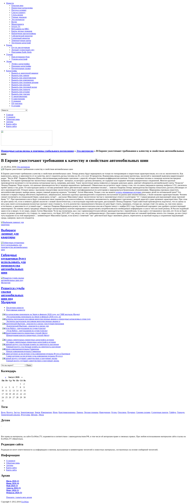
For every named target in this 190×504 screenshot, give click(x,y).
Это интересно (17, 19)
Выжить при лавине (20, 75)
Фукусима (25, 415)
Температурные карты (21, 40)
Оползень (122, 412)
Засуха (17, 412)
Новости (10, 3)
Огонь (114, 412)
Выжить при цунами (20, 92)
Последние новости (15, 308)
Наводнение (104, 412)
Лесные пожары (91, 412)
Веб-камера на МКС (20, 29)
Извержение (46, 412)
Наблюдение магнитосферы (23, 33)
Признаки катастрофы (21, 66)
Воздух (9, 412)
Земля (37, 412)
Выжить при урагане (20, 94)
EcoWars (25, 502)
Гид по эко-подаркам (20, 47)
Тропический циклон (10, 415)
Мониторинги (17, 24)
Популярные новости (15, 310)
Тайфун (172, 412)
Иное (55, 412)
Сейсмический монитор (22, 36)
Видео (14, 22)
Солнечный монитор (20, 38)
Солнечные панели (159, 412)
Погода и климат (18, 10)
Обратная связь (13, 119)
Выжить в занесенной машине (24, 73)
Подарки (131, 412)
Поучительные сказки (21, 68)
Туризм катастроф (19, 59)
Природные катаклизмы (22, 8)
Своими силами (143, 412)
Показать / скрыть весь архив (19, 497)
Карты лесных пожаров (21, 31)
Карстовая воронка (67, 412)
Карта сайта (11, 124)
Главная (9, 115)
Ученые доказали (19, 17)
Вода (3, 412)
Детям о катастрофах (20, 64)
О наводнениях (18, 99)
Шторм (34, 415)
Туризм (9, 54)
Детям (9, 61)
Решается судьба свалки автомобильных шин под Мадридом (12, 295)
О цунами (15, 106)
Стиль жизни (17, 15)
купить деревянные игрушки (129, 192)
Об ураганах (16, 103)
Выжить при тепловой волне (24, 87)
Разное (9, 45)
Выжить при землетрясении (23, 78)
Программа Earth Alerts (21, 52)
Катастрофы (11, 71)
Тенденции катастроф (21, 43)
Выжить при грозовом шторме (24, 82)
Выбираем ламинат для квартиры (10, 233)
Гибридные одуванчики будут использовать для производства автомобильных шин (13, 263)
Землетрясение (27, 412)
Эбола (41, 415)
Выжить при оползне (20, 85)
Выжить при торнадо (20, 89)
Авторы (9, 122)
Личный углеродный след (22, 50)
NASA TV (15, 26)
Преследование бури (20, 57)
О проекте (10, 117)
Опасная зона (17, 5)
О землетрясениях (19, 96)
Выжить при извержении (22, 80)
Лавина (79, 412)
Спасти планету (18, 12)
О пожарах (16, 101)
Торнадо (180, 412)
